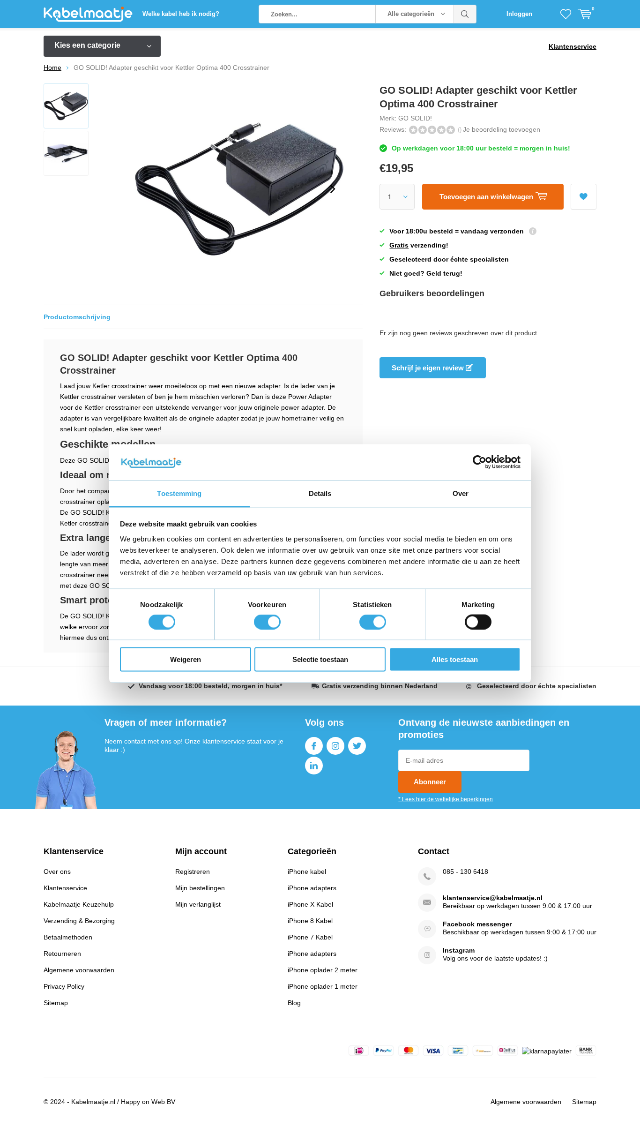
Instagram (335, 746)
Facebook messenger (477, 924)
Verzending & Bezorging (79, 920)
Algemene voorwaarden (79, 970)
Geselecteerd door (536, 686)
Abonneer (430, 782)
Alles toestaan (455, 659)
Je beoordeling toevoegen (501, 129)
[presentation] (332, 189)
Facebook (314, 746)
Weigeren (185, 659)
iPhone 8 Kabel (310, 920)
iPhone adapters (312, 888)
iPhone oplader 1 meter (322, 986)
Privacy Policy (64, 986)
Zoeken (465, 14)
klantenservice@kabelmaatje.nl (493, 898)
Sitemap (56, 1003)
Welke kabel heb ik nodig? (180, 13)
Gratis (399, 245)
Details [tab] (320, 493)
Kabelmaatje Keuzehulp (79, 904)
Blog (294, 1003)
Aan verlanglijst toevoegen (583, 197)
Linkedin (314, 765)
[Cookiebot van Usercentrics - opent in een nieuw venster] (480, 462)
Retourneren (62, 953)
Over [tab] (461, 493)
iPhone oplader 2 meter (322, 970)
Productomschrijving (77, 317)
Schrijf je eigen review (429, 368)
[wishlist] (565, 14)
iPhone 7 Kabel (310, 937)
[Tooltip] (532, 232)
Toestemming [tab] (179, 493)
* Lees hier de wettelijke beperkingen (445, 799)
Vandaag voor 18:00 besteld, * (210, 686)
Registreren (192, 871)
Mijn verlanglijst (198, 904)
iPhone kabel (307, 871)
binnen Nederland (380, 686)
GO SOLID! (415, 118)
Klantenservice (572, 46)
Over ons (57, 871)
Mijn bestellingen (200, 888)
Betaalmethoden (68, 937)
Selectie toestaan (320, 659)
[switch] (267, 621)
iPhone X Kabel (310, 904)
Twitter (357, 746)
